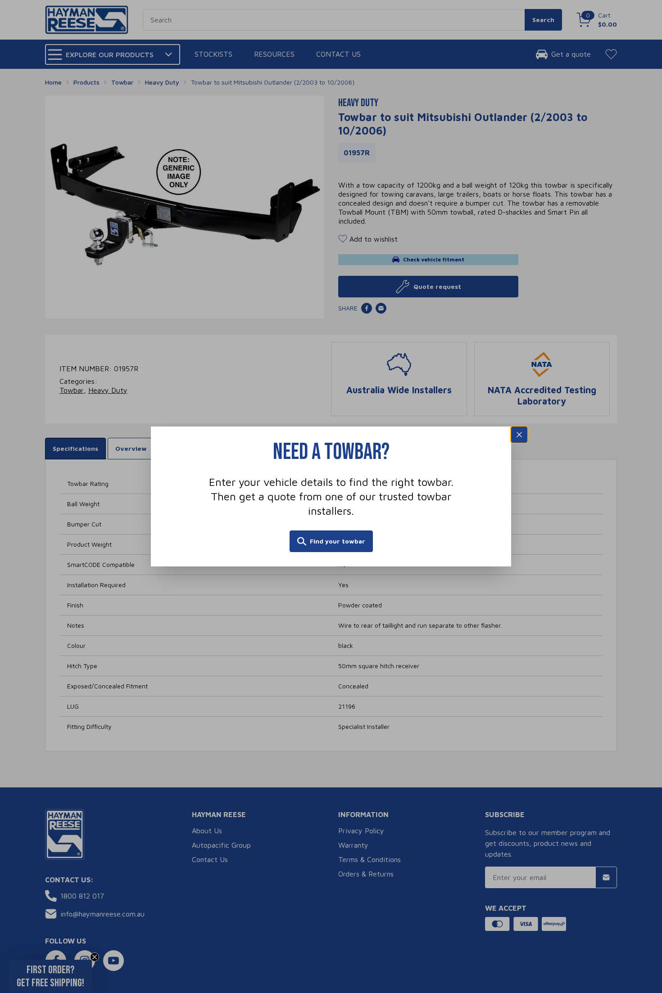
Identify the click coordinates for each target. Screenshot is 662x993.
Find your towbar (337, 541)
